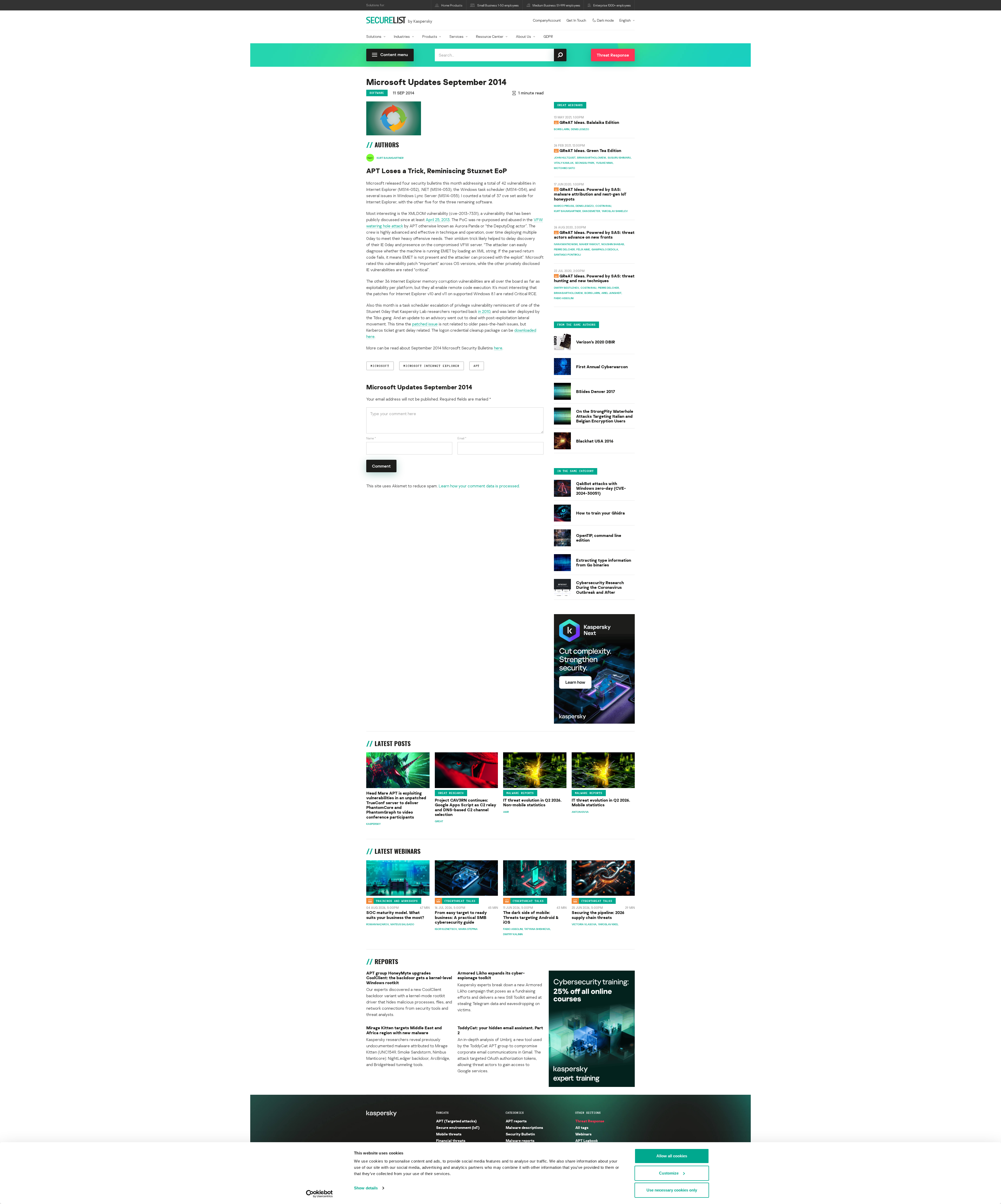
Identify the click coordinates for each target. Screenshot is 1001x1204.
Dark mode (605, 20)
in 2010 (484, 311)
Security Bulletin (520, 1134)
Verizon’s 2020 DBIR (595, 342)
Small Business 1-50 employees (498, 5)
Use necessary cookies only (671, 1190)
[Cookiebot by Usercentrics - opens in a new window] (319, 1194)
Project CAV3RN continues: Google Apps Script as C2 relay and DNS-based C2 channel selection (465, 807)
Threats (442, 1112)
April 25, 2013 (438, 219)
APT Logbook (586, 1140)
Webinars (583, 1134)
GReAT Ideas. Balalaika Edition (589, 122)
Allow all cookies (671, 1156)
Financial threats (450, 1140)
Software (377, 92)
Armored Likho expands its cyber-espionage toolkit (491, 975)
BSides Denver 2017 (595, 391)
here (498, 347)
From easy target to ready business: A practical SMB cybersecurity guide (461, 917)
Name (371, 438)
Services (456, 36)
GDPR (548, 36)
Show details (366, 1188)
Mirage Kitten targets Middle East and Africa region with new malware (404, 1030)
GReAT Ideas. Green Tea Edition (590, 150)
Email (461, 438)
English (625, 20)
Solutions (373, 36)
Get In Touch (576, 20)
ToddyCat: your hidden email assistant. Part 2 (500, 1030)
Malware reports (520, 793)
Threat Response (589, 1121)
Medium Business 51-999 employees (556, 5)
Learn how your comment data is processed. (479, 485)
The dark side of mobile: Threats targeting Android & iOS (531, 917)
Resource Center (489, 36)
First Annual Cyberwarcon (602, 366)
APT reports (516, 1121)
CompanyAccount (547, 20)
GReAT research (451, 793)
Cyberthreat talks (459, 900)
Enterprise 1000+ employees (612, 5)
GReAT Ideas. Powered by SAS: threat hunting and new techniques (594, 278)
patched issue (425, 323)
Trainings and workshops (397, 900)
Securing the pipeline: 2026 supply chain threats (598, 915)
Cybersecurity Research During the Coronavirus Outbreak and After (600, 587)
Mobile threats (448, 1134)
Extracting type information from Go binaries (603, 562)
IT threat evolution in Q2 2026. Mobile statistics (601, 802)
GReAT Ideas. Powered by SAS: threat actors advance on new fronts (594, 235)
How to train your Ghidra (600, 513)
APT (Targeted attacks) (456, 1121)
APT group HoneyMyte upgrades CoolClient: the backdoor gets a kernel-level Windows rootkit (409, 978)
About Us (523, 36)
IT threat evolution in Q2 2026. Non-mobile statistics (532, 802)
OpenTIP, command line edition (598, 538)
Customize (669, 1173)
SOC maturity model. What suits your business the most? (395, 915)
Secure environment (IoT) (457, 1127)
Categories (515, 1112)
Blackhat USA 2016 (594, 441)
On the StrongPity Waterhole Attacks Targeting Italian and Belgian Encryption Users (604, 416)
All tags (581, 1127)
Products (429, 36)
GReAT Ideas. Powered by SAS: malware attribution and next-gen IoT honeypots (590, 194)
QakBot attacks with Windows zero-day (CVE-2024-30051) (601, 488)
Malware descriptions (524, 1127)
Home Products (451, 5)
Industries (402, 36)
